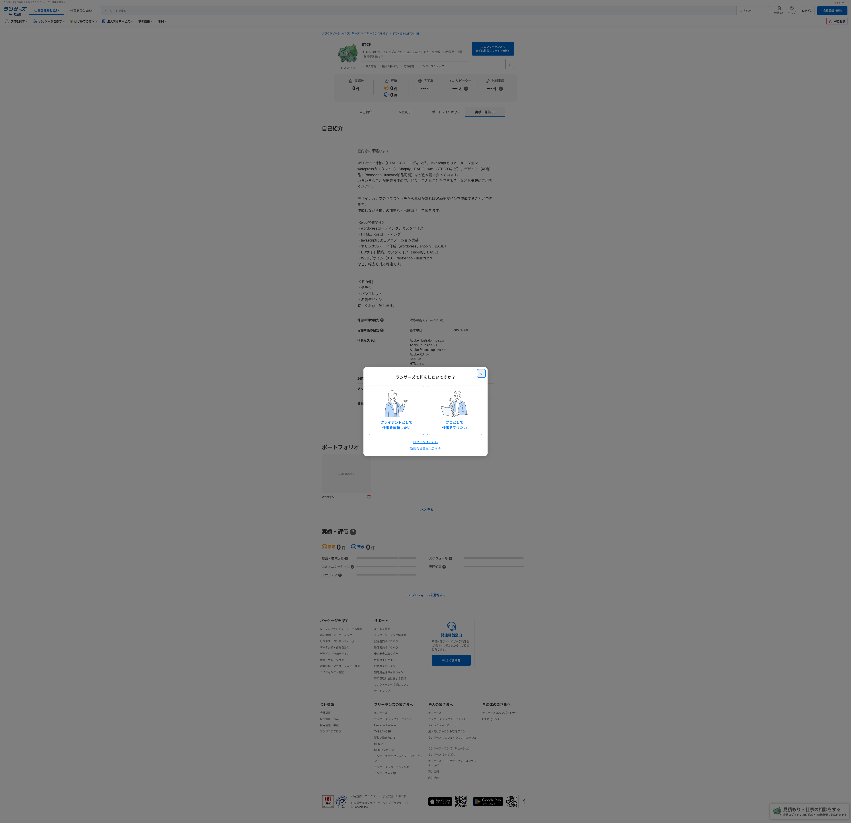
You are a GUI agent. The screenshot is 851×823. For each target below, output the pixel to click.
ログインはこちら (425, 442)
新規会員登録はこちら (425, 448)
